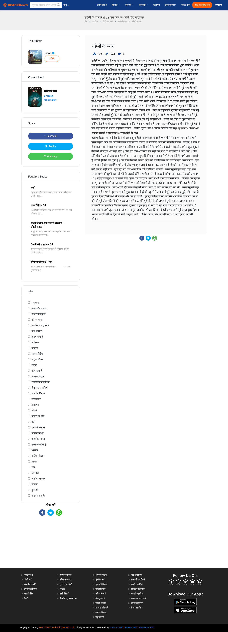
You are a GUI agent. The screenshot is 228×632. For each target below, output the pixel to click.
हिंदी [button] (65, 5)
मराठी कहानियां (137, 584)
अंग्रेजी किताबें (101, 575)
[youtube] (192, 582)
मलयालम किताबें (101, 607)
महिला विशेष (37, 359)
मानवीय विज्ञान (38, 393)
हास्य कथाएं (37, 336)
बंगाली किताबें (100, 603)
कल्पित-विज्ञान (38, 455)
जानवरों (35, 473)
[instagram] (178, 582)
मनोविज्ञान (36, 399)
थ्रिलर (35, 450)
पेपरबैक (142, 5)
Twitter (52, 146)
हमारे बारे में (102, 5)
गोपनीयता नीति (30, 584)
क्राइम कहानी (38, 495)
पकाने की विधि (38, 416)
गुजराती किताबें (101, 584)
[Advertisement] (50, 545)
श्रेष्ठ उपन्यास (65, 579)
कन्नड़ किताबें (100, 612)
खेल (33, 467)
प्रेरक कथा (37, 319)
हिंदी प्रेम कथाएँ (50, 100)
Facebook (51, 136)
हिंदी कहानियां (136, 575)
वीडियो (128, 5)
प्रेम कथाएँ (37, 370)
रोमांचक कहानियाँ (40, 387)
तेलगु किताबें (100, 598)
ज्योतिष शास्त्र (38, 478)
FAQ (26, 598)
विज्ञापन (156, 5)
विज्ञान (35, 484)
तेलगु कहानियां (137, 607)
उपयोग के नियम (30, 589)
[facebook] (171, 582)
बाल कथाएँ (37, 331)
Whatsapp (52, 156)
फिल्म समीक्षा (38, 433)
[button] (59, 5)
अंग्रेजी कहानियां (138, 589)
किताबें (115, 5)
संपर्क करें (185, 5)
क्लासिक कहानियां (40, 325)
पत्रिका (35, 342)
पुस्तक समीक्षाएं (39, 444)
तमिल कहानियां (137, 603)
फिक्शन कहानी (39, 314)
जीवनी (35, 410)
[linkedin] (199, 582)
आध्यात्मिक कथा (39, 308)
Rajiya (48, 53)
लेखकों (62, 589)
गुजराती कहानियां (138, 579)
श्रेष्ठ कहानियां (65, 575)
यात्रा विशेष (37, 353)
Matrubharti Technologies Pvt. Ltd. (57, 627)
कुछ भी (35, 490)
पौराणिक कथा (38, 438)
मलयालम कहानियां (138, 598)
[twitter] (185, 582)
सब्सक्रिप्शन (170, 5)
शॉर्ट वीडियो (64, 593)
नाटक (34, 365)
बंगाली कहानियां (137, 593)
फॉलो (52, 58)
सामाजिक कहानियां (41, 382)
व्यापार (35, 461)
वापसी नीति (28, 593)
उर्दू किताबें (99, 617)
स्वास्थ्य (35, 404)
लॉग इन (218, 5)
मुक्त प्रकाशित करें (202, 5)
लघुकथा (35, 302)
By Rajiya (49, 95)
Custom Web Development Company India (131, 627)
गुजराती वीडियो (66, 584)
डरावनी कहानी (38, 427)
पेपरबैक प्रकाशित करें (68, 598)
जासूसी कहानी (38, 376)
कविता (35, 348)
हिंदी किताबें (99, 579)
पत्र (34, 421)
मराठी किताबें (100, 589)
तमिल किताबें (100, 593)
